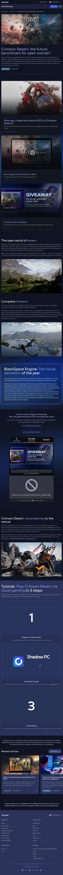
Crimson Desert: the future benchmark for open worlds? (30, 11)
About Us (4, 849)
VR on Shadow (5, 838)
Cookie (35, 856)
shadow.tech (17, 640)
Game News (12, 11)
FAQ (34, 835)
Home (3, 823)
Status (35, 840)
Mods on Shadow (6, 840)
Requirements (37, 833)
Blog (34, 826)
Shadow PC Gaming (6, 830)
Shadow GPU (5, 835)
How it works (5, 826)
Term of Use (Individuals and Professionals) (45, 849)
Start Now (54, 6)
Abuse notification (38, 858)
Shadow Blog (4, 11)
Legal (34, 851)
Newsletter (36, 838)
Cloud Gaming (7, 6)
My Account (42, 2)
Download (35, 828)
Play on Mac (4, 828)
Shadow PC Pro (5, 833)
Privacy (35, 853)
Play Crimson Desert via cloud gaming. (23, 539)
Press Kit (35, 830)
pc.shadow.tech (54, 684)
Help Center (36, 823)
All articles (54, 751)
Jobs (2, 851)
